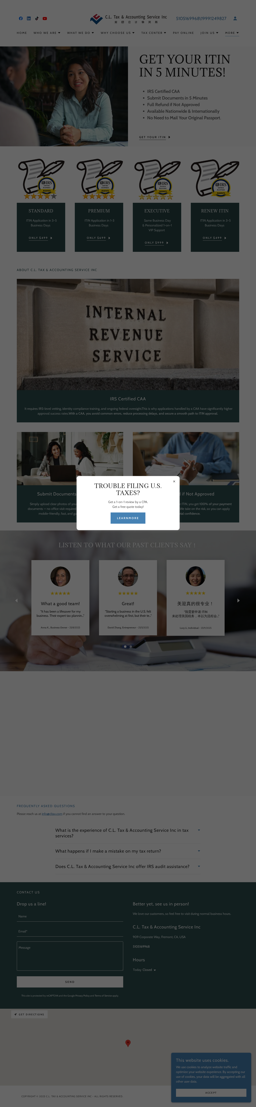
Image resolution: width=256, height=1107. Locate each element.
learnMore (128, 518)
